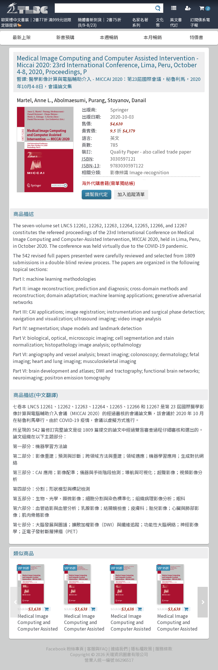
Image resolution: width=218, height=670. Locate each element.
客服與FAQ (97, 649)
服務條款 (163, 649)
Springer (119, 109)
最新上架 (21, 37)
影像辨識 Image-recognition (139, 172)
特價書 (196, 37)
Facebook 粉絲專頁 (65, 649)
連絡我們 (119, 649)
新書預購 (65, 37)
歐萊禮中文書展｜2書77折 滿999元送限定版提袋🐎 (36, 22)
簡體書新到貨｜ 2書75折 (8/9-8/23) (99, 22)
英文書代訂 (176, 22)
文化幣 (160, 22)
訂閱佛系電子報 (200, 22)
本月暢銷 (153, 37)
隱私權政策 (141, 649)
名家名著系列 (140, 22)
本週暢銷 (109, 37)
